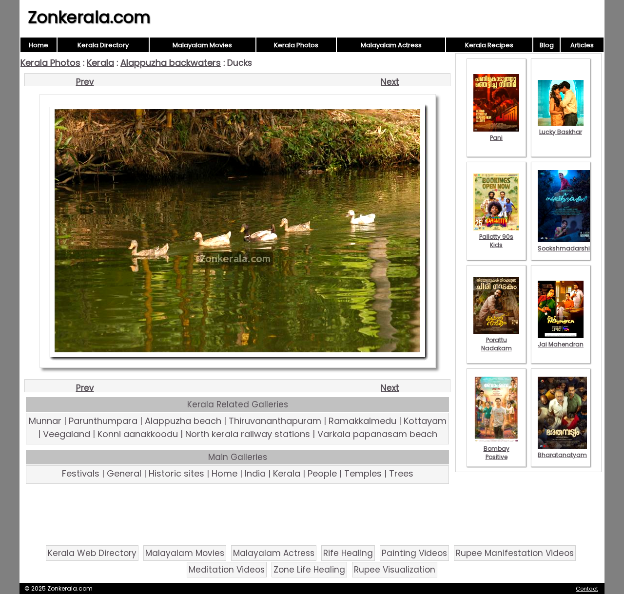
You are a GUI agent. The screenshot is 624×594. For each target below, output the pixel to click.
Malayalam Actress (391, 45)
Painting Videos (414, 553)
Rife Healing (348, 553)
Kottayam (425, 421)
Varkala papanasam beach (377, 434)
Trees (401, 473)
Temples (363, 473)
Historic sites (176, 473)
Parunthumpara (103, 421)
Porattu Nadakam (496, 344)
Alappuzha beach (183, 421)
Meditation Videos (227, 569)
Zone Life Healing (309, 569)
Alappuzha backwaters (170, 63)
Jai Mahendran (561, 344)
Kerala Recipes (489, 45)
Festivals (80, 473)
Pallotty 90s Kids (496, 240)
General (124, 473)
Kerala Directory (103, 45)
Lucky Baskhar (560, 132)
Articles (582, 45)
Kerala (100, 63)
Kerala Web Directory (92, 553)
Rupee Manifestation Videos (515, 553)
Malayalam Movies (202, 45)
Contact (587, 589)
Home (38, 45)
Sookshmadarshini (566, 248)
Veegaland (66, 434)
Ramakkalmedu (362, 421)
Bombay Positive (496, 452)
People (322, 473)
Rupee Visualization (394, 569)
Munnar (45, 421)
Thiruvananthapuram (275, 421)
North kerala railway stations (247, 434)
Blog (547, 45)
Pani (496, 138)
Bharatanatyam (562, 455)
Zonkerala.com (89, 17)
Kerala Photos (296, 45)
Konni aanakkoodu (138, 434)
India (255, 473)
